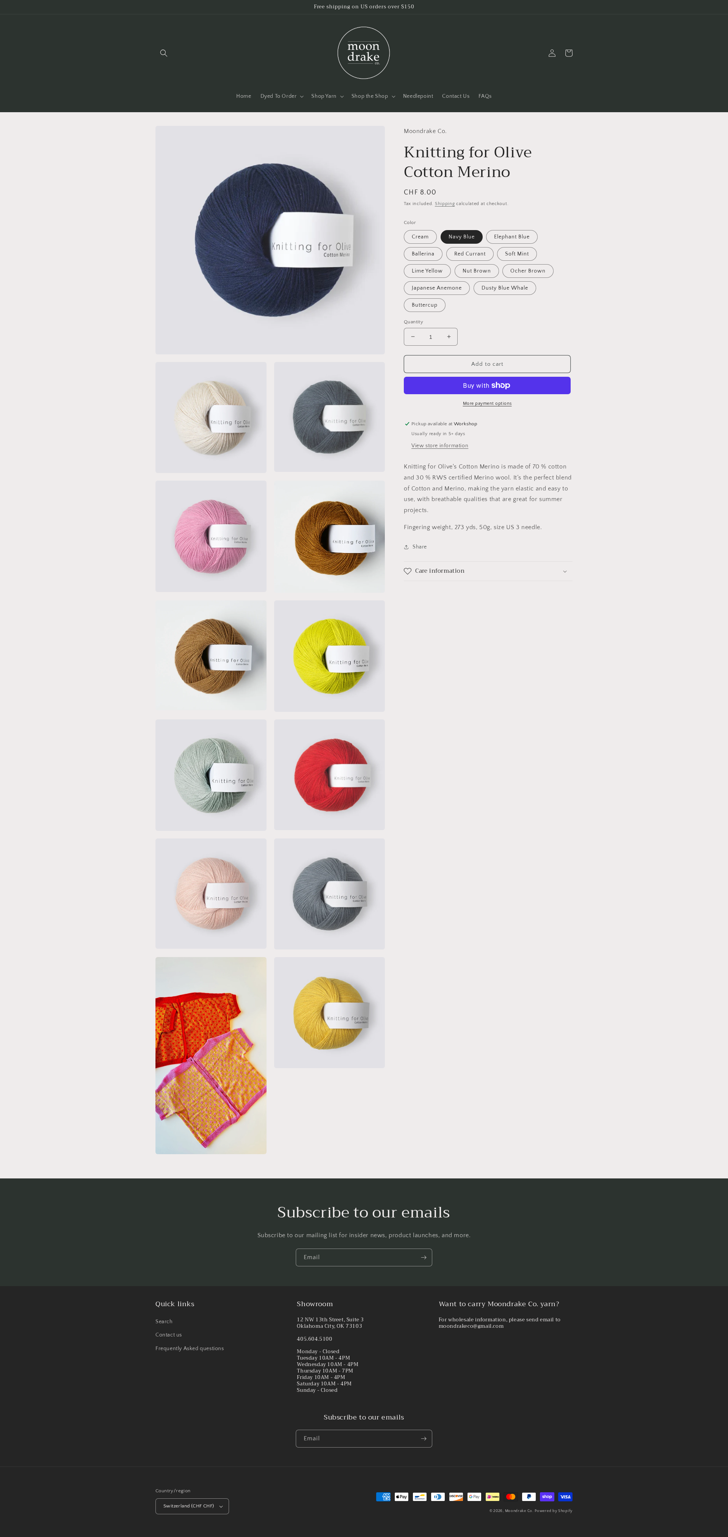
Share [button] (420, 547)
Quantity (413, 321)
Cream (420, 236)
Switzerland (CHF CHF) (188, 1506)
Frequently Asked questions (189, 1349)
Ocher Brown (528, 271)
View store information (439, 446)
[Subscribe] (423, 1257)
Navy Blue (462, 236)
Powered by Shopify (554, 1511)
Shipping (445, 203)
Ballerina (423, 254)
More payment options (487, 403)
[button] (163, 53)
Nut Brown (477, 271)
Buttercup (425, 305)
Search (164, 1322)
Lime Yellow (427, 271)
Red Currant (470, 254)
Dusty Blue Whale (505, 288)
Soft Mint (517, 254)
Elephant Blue (512, 236)
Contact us (168, 1335)
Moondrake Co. (519, 1511)
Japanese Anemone (437, 288)
